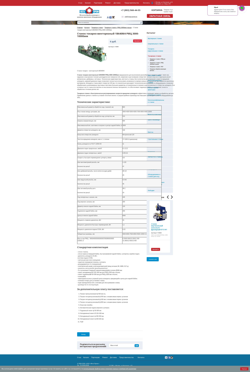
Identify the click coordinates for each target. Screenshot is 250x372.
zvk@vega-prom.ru (131, 16)
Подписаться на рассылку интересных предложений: (93, 345)
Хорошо (244, 369)
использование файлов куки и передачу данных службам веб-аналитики (109, 369)
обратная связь (159, 16)
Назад (83, 334)
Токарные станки (154, 56)
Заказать (155, 249)
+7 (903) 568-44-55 (130, 10)
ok (137, 345)
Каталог (87, 27)
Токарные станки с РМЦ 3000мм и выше (118, 27)
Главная (80, 27)
